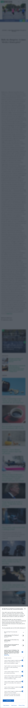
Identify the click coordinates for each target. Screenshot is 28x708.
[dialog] (14, 657)
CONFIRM (8, 700)
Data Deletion (6, 705)
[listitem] (14, 632)
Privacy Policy (22, 705)
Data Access (14, 705)
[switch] (23, 635)
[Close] (25, 609)
